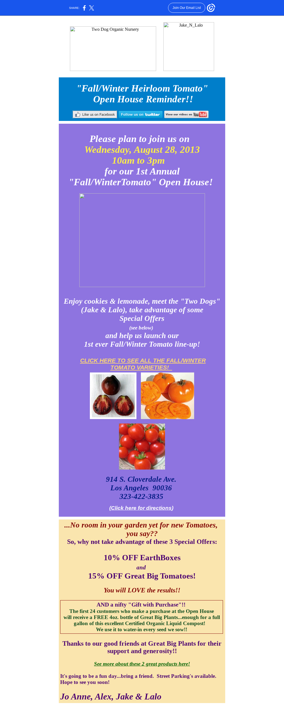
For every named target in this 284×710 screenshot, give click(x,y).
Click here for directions (141, 508)
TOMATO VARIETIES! (141, 367)
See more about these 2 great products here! (142, 664)
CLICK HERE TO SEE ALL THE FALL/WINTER (143, 360)
